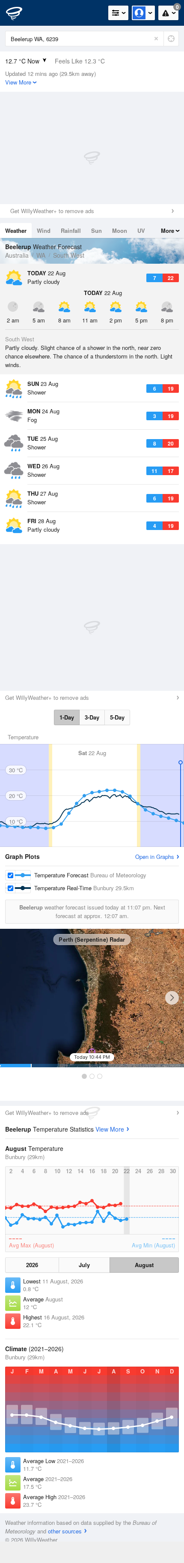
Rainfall (71, 230)
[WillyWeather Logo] (19, 13)
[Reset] (156, 38)
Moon (119, 230)
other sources (65, 1531)
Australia (17, 255)
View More (109, 1129)
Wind (43, 230)
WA (40, 255)
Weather (16, 230)
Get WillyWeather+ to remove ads (52, 211)
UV (141, 230)
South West (68, 255)
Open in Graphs (154, 856)
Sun (96, 230)
